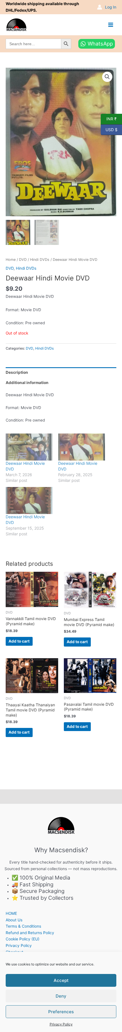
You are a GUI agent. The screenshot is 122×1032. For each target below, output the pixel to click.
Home (11, 259)
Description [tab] (17, 372)
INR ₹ (109, 118)
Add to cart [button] (19, 641)
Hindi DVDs (39, 259)
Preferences (61, 1011)
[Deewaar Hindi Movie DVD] (29, 447)
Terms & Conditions (23, 926)
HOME (11, 913)
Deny (61, 996)
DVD (23, 259)
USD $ (109, 129)
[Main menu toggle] (110, 24)
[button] (107, 77)
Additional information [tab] (27, 382)
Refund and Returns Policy (30, 932)
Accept (61, 980)
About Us (14, 920)
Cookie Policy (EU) (22, 939)
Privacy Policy (61, 1024)
